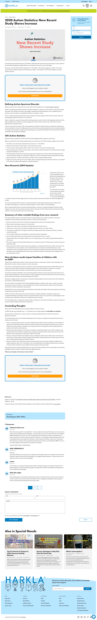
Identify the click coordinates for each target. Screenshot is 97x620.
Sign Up (81, 37)
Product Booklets (45, 603)
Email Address (55, 585)
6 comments (69, 554)
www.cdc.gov (57, 404)
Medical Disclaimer (81, 608)
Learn (67, 5)
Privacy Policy (26, 515)
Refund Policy (80, 598)
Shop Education (8, 603)
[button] (94, 617)
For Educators (60, 5)
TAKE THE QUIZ (35, 95)
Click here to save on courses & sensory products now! (56, 11)
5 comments (26, 557)
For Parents (41, 5)
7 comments (28, 27)
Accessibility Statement (82, 610)
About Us (25, 598)
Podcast (43, 601)
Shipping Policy (81, 601)
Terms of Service (34, 515)
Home (6, 17)
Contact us (61, 603)
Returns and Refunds (64, 605)
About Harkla (84, 1)
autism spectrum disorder (52, 107)
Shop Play (7, 598)
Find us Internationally (28, 605)
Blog (42, 598)
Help (90, 1)
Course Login (8, 605)
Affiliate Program (27, 603)
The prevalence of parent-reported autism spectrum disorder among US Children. (35, 399)
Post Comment (13, 519)
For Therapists (50, 5)
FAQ (60, 598)
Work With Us (26, 601)
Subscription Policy (81, 603)
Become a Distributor (46, 605)
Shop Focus (7, 601)
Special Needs (12, 17)
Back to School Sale (31, 5)
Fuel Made (23, 617)
